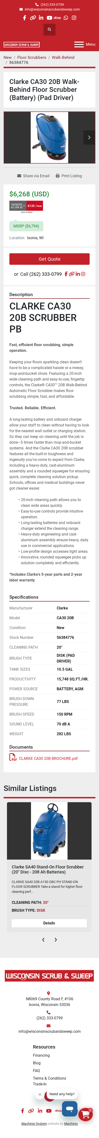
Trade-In (40, 1084)
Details (49, 923)
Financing (41, 1055)
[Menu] (79, 44)
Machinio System (34, 1124)
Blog (37, 1063)
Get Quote (50, 259)
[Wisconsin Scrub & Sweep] (49, 975)
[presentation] (43, 939)
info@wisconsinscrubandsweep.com (52, 9)
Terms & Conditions (49, 1078)
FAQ (36, 1070)
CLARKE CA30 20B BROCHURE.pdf (48, 758)
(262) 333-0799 (52, 4)
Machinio (71, 1124)
